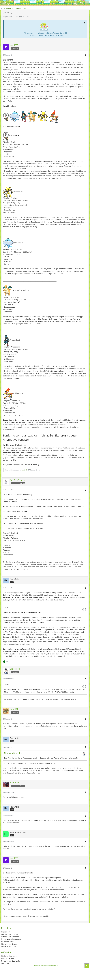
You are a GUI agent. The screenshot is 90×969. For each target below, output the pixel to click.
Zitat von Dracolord (13, 753)
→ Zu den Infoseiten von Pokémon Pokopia (45, 35)
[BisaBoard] (5, 3)
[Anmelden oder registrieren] (81, 3)
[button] (87, 3)
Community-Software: (45, 966)
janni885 (8, 16)
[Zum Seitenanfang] (86, 965)
